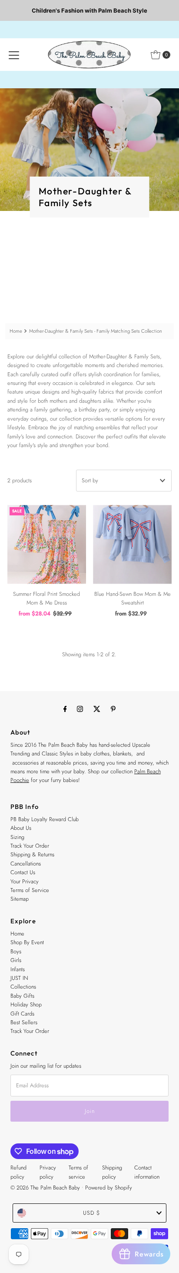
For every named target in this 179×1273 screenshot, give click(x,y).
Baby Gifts (22, 996)
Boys (15, 951)
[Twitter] (96, 708)
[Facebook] (65, 708)
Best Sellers (23, 1022)
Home (16, 330)
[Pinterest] (113, 708)
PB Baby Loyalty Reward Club (44, 819)
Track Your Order (29, 846)
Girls (15, 960)
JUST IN (19, 978)
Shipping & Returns (32, 854)
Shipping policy (112, 1171)
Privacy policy (48, 1171)
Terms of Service (29, 890)
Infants (17, 969)
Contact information (146, 1171)
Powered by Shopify (108, 1187)
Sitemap (19, 899)
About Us (20, 828)
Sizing (17, 837)
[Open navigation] (14, 54)
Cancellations (25, 863)
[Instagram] (80, 708)
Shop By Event (27, 942)
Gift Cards (22, 1013)
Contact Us (22, 872)
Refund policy (18, 1171)
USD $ (91, 1213)
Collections (23, 986)
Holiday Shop (26, 1004)
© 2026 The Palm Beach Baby (45, 1187)
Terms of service (78, 1171)
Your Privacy (24, 881)
